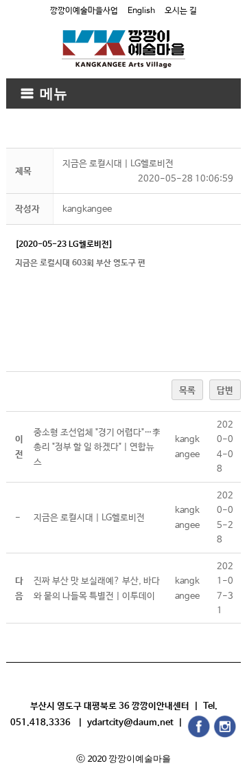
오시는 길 (181, 11)
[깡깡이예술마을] (123, 38)
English (141, 11)
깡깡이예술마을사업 (84, 11)
